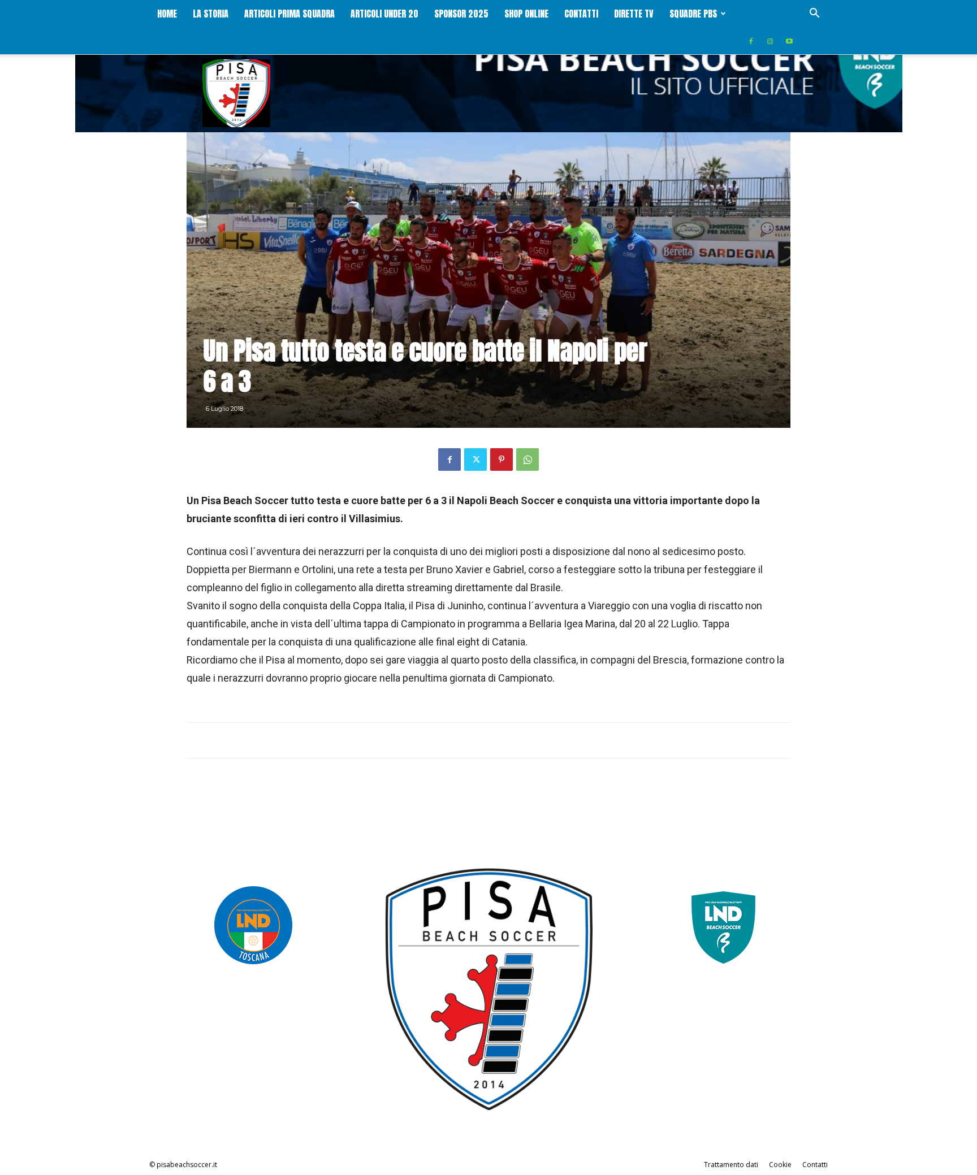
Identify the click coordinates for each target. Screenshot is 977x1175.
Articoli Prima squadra (289, 13)
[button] (814, 14)
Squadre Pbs (693, 13)
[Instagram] (770, 40)
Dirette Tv (634, 13)
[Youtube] (789, 40)
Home (167, 13)
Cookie (780, 1164)
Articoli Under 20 (384, 13)
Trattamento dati (731, 1164)
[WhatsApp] (527, 459)
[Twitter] (475, 459)
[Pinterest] (501, 459)
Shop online (526, 13)
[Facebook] (750, 40)
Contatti (581, 13)
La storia (210, 13)
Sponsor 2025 (461, 13)
